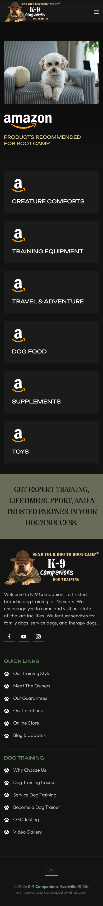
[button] (96, 11)
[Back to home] (32, 11)
